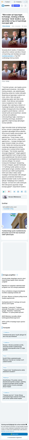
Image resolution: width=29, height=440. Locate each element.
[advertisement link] (16, 5)
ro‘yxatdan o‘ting (8, 209)
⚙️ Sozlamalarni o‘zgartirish (14, 437)
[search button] (21, 5)
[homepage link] (6, 5)
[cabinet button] (25, 5)
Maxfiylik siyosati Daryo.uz (7, 431)
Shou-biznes (6, 26)
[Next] (26, 226)
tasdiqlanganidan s (8, 56)
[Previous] (2, 226)
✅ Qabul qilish (14, 434)
